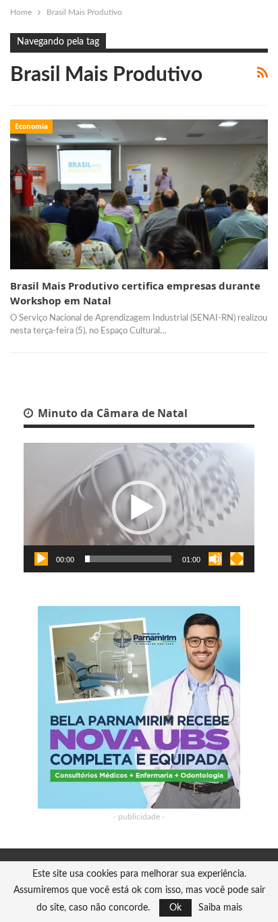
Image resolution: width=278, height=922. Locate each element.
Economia (31, 126)
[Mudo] (215, 559)
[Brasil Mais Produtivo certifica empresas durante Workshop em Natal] (139, 194)
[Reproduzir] (41, 559)
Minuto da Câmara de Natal (111, 413)
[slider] (128, 558)
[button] (139, 508)
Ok (175, 908)
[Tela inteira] (237, 559)
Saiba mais (220, 908)
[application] (139, 507)
